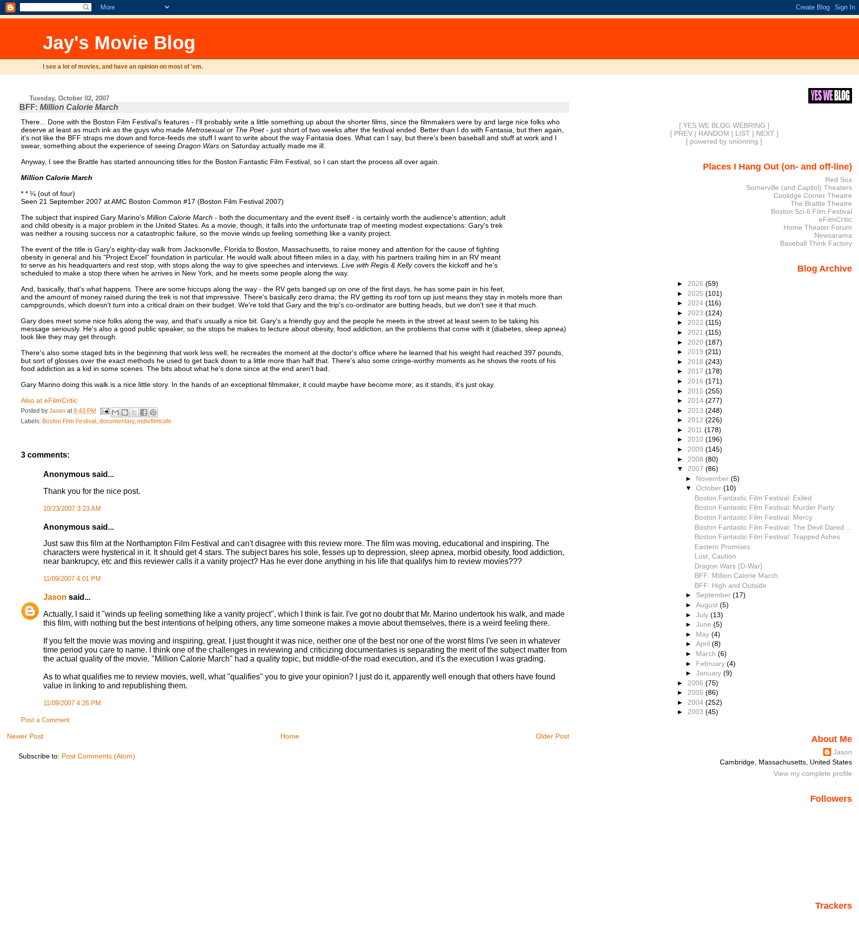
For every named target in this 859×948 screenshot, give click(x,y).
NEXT (765, 133)
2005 (696, 692)
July (703, 615)
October (709, 488)
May (703, 634)
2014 (696, 400)
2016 (696, 381)
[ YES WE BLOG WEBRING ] (724, 125)
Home (289, 736)
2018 (696, 362)
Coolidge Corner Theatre (812, 195)
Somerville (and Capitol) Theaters (799, 187)
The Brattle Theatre (821, 203)
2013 (696, 410)
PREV (683, 133)
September (714, 595)
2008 (696, 459)
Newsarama (833, 235)
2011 (695, 430)
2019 (696, 352)
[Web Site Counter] (834, 920)
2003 (696, 712)
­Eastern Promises (722, 547)
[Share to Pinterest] (153, 412)
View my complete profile (812, 773)
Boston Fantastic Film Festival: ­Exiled (753, 498)
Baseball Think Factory (816, 243)
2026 (696, 283)
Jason (55, 597)
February (711, 663)
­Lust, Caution (715, 556)
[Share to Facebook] (144, 412)
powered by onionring (724, 141)
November (713, 478)
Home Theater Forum (817, 227)
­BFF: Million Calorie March (736, 575)
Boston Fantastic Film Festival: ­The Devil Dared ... (773, 527)
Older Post (552, 736)
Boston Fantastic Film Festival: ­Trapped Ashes (767, 537)
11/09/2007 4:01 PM (72, 578)
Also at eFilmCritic (49, 400)
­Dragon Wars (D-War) (728, 566)
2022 (696, 322)
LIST (742, 133)
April (704, 644)
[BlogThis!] (125, 412)
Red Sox (838, 180)
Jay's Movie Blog (119, 42)
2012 (696, 420)
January (709, 673)
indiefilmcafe (154, 421)
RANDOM (713, 133)
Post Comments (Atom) (98, 756)
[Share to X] (134, 412)
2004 (696, 702)
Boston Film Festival (69, 421)
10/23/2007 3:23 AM (72, 508)
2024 (696, 303)
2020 (696, 342)
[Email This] (115, 412)
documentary (116, 421)
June (704, 624)
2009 (696, 449)
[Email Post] (104, 411)
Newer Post (25, 736)
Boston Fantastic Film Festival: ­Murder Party (764, 507)
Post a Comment (45, 720)
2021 (696, 332)
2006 (696, 683)
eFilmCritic (835, 219)
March (707, 654)
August (708, 605)
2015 (696, 391)
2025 (696, 293)
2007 (696, 469)
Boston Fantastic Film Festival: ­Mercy (753, 517)
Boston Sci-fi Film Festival (811, 211)
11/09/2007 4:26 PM (72, 703)
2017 (696, 371)
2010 (696, 439)
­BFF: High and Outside (730, 585)
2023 (696, 313)
